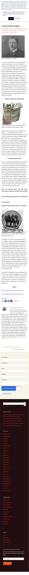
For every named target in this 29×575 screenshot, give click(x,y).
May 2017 (5, 453)
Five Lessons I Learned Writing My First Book (13, 423)
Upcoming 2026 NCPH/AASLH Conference (12, 421)
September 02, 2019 (7, 28)
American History (7, 502)
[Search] (25, 404)
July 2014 (5, 443)
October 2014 (6, 434)
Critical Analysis (6, 505)
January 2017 (6, 486)
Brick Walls (5, 509)
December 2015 (6, 436)
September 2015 (7, 467)
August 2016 (6, 476)
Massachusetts (18, 28)
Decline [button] (17, 18)
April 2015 (5, 464)
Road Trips (5, 523)
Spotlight (5, 514)
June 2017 (5, 488)
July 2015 (5, 448)
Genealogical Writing (8, 516)
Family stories (21, 30)
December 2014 (6, 445)
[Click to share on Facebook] (5, 301)
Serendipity (5, 521)
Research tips (6, 519)
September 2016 (7, 478)
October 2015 (6, 469)
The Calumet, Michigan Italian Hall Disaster (12, 418)
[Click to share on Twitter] (8, 301)
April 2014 (5, 441)
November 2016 (6, 481)
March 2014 (5, 460)
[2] (11, 268)
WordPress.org (6, 542)
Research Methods (7, 507)
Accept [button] (11, 18)
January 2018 (6, 457)
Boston (7, 30)
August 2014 (6, 462)
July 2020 (5, 438)
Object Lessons (6, 512)
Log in (4, 535)
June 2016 (5, 474)
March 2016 (5, 471)
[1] (22, 149)
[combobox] (13, 404)
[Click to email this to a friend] (3, 301)
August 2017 (6, 455)
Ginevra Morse (14, 32)
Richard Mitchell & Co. (19, 349)
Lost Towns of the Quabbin (10, 347)
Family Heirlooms (13, 30)
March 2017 (5, 450)
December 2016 (6, 483)
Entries (5, 537)
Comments (6, 540)
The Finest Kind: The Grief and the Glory (12, 425)
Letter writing (5, 32)
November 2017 (6, 490)
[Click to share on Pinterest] (11, 301)
